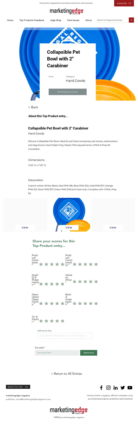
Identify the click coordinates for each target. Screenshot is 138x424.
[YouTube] (130, 388)
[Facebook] (101, 388)
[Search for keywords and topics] (131, 20)
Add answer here (45, 331)
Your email (39, 348)
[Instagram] (108, 388)
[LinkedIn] (115, 388)
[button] (68, 92)
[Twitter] (123, 388)
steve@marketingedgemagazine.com (33, 399)
